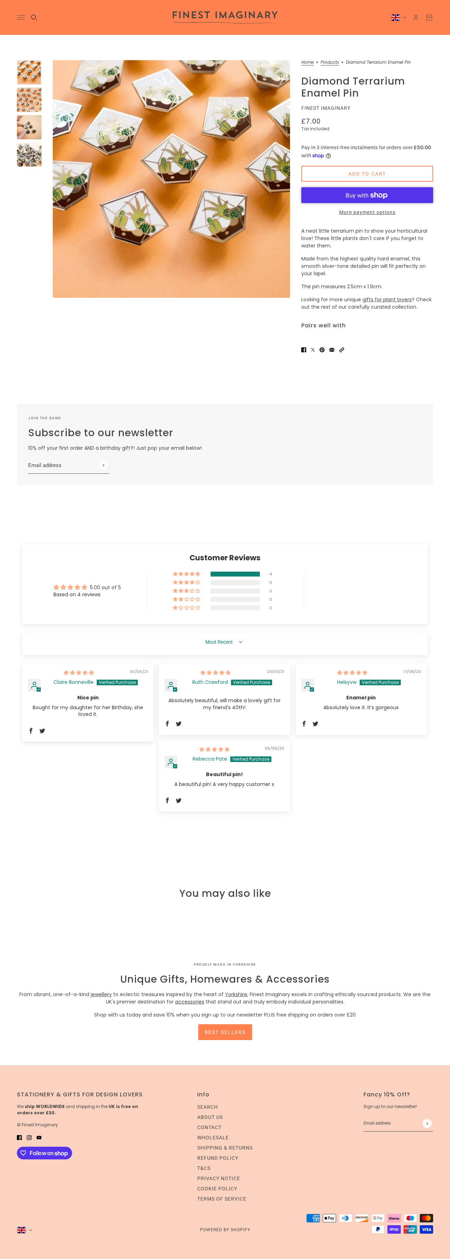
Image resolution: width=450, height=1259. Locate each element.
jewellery (101, 994)
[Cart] (429, 17)
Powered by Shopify (225, 1229)
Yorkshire (236, 994)
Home (307, 62)
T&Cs (204, 1168)
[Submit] (103, 465)
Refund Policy (217, 1158)
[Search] (34, 17)
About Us (210, 1117)
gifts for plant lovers (387, 299)
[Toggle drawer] (21, 17)
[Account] (416, 17)
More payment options (367, 212)
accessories (189, 1001)
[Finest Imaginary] (225, 17)
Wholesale (213, 1137)
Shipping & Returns (225, 1148)
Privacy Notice (218, 1178)
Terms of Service (221, 1199)
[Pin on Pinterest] (322, 349)
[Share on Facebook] (303, 349)
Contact (209, 1127)
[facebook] (19, 1137)
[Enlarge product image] (171, 179)
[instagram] (29, 1137)
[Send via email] (332, 349)
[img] (79, 672)
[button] (341, 349)
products (330, 62)
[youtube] (39, 1137)
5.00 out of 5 (105, 587)
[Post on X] (312, 349)
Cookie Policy (217, 1188)
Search (207, 1107)
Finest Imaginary (326, 108)
